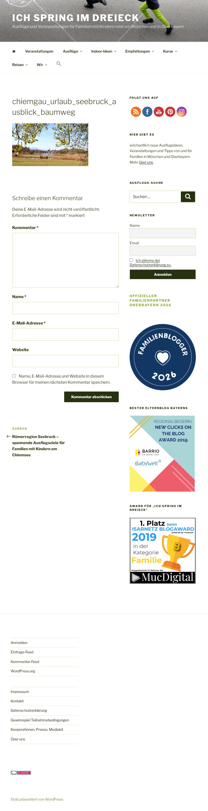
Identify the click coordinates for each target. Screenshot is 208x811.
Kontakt (17, 701)
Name (19, 296)
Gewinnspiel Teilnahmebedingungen (40, 720)
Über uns (18, 739)
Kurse (168, 51)
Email (134, 243)
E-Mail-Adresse (29, 323)
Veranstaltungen (39, 51)
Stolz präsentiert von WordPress (37, 799)
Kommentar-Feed (25, 661)
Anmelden (19, 642)
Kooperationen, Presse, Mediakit (37, 729)
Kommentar (25, 227)
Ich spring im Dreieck (75, 17)
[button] (59, 63)
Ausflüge (70, 51)
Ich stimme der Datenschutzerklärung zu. (150, 262)
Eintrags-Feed (22, 652)
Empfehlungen (137, 51)
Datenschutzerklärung (29, 710)
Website (20, 349)
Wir (40, 64)
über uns (146, 162)
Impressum (20, 691)
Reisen (18, 64)
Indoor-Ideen (101, 51)
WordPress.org (23, 671)
